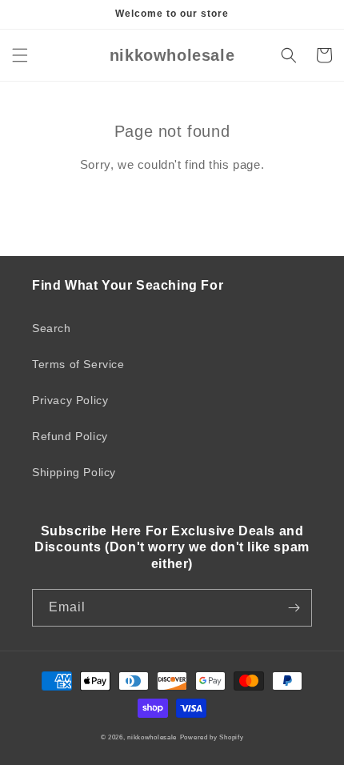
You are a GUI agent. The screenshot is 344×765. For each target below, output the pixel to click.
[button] (20, 55)
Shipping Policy (74, 472)
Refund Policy (70, 436)
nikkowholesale (152, 737)
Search (51, 328)
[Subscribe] (293, 608)
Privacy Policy (70, 400)
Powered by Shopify (212, 737)
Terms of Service (78, 364)
